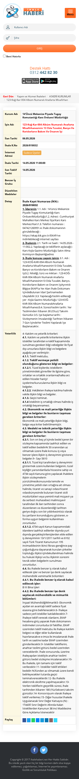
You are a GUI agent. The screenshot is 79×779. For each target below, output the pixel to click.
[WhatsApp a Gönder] (33, 720)
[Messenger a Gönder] (38, 720)
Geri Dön (8, 96)
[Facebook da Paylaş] (24, 720)
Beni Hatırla (13, 56)
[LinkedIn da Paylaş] (46, 720)
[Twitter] (44, 750)
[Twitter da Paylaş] (29, 720)
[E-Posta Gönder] (51, 720)
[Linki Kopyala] (55, 720)
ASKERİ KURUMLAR (60, 96)
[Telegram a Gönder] (42, 720)
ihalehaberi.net (39, 759)
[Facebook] (34, 750)
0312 (43, 70)
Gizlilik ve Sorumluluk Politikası (39, 770)
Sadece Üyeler (32, 152)
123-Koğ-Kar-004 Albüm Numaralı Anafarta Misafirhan (37, 100)
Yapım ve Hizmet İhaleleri (31, 96)
